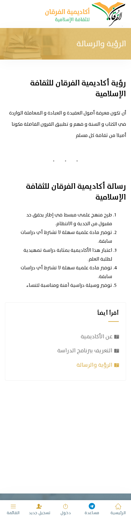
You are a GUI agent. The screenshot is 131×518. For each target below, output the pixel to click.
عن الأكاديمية (96, 336)
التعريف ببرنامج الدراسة (84, 350)
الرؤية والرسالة (94, 364)
